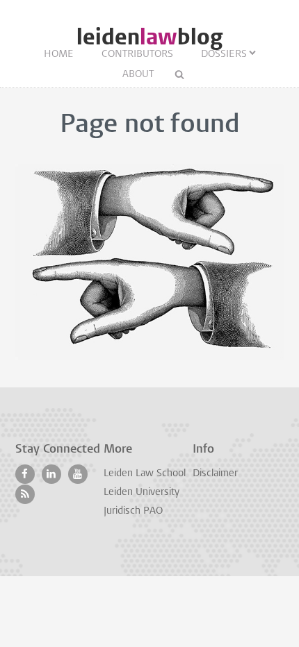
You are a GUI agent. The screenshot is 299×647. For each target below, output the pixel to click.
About (138, 74)
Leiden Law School (145, 474)
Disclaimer (215, 474)
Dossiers (224, 54)
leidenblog (149, 37)
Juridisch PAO (133, 511)
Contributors (137, 54)
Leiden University (141, 492)
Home (59, 54)
